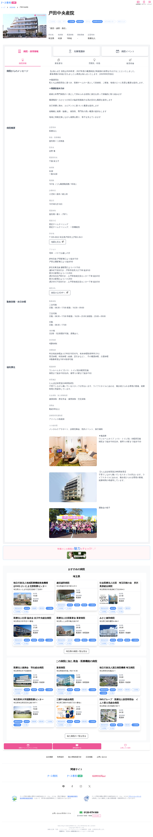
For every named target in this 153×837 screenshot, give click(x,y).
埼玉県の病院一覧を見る (76, 651)
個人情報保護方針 (75, 757)
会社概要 (49, 757)
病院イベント (127, 51)
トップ (3, 7)
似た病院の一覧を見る (76, 736)
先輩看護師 (79, 51)
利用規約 (60, 757)
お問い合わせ (102, 757)
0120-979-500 (91, 812)
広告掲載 (89, 757)
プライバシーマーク (134, 796)
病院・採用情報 (30, 51)
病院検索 (12, 7)
